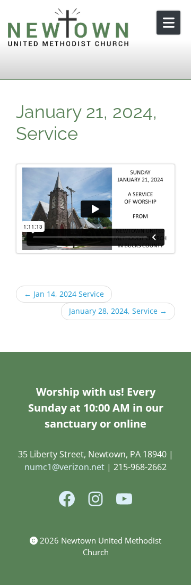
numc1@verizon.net (64, 467)
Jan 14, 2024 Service (64, 294)
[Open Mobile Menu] (168, 23)
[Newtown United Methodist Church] (69, 28)
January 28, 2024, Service (118, 311)
